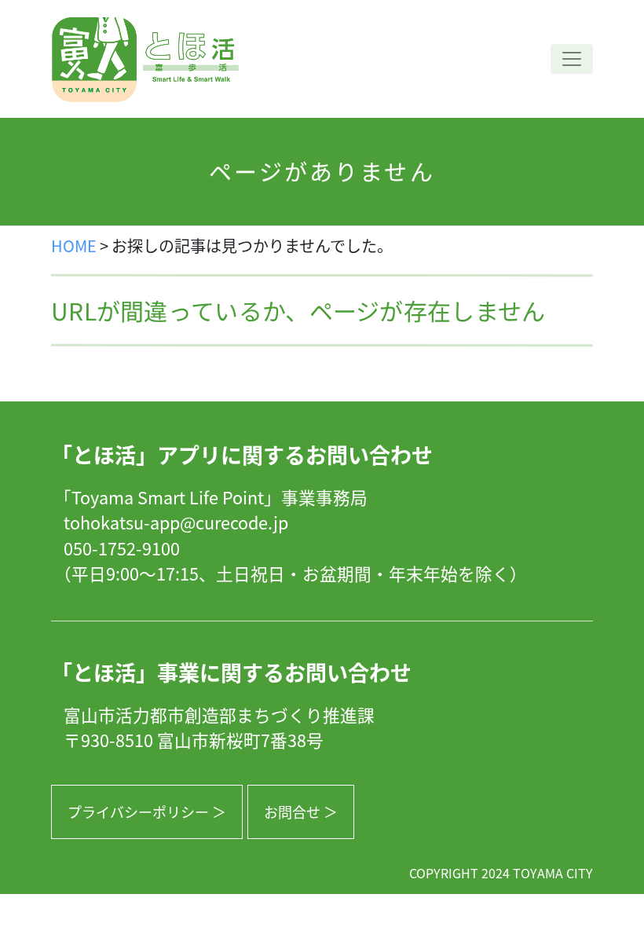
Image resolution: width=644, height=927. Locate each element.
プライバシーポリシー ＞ (147, 811)
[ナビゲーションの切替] (572, 59)
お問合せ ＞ (301, 811)
